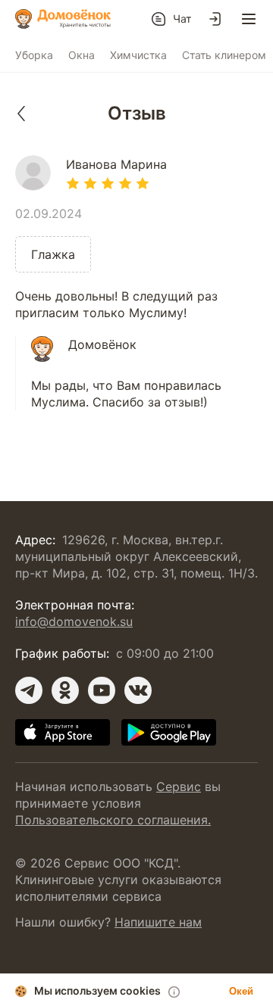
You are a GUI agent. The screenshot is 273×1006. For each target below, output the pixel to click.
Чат (182, 18)
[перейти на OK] (65, 690)
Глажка (53, 254)
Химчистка (138, 54)
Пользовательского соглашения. (113, 819)
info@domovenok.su (74, 621)
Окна (81, 54)
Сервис (178, 786)
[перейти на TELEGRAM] (28, 690)
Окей (241, 991)
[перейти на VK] (138, 690)
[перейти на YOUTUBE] (101, 690)
